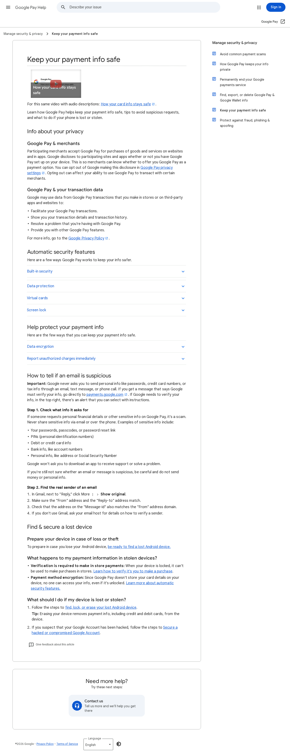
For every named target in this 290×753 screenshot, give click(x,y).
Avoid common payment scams (243, 54)
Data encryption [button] (40, 346)
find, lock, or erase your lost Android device (101, 607)
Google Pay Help (30, 7)
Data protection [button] (40, 286)
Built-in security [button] (39, 271)
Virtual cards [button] (37, 298)
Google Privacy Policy (86, 238)
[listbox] (98, 744)
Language (94, 738)
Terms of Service (67, 744)
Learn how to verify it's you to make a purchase (132, 571)
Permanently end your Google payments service (242, 82)
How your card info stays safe (126, 104)
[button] (8, 7)
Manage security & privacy (234, 43)
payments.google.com (105, 394)
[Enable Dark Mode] (118, 744)
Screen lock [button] (36, 310)
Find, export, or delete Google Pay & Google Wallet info (247, 97)
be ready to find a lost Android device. (139, 547)
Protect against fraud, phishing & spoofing (245, 123)
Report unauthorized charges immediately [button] (61, 358)
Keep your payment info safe (243, 110)
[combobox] (145, 7)
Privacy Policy (45, 744)
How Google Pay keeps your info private (244, 67)
